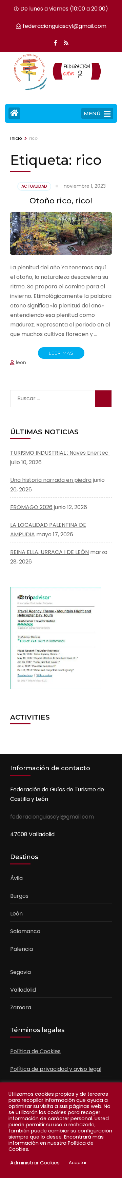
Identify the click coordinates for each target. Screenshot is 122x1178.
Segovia (20, 972)
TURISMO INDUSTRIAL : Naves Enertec (60, 453)
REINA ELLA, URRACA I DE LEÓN (49, 552)
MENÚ (92, 113)
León (16, 914)
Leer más (61, 353)
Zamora (20, 1007)
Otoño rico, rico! (61, 200)
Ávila (16, 878)
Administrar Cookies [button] (35, 1163)
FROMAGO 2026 (31, 507)
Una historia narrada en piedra (51, 480)
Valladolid (23, 990)
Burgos (19, 896)
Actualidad (34, 186)
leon (21, 362)
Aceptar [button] (78, 1162)
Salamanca (25, 931)
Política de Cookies (35, 1051)
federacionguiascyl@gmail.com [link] (52, 817)
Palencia (21, 949)
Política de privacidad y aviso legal (55, 1069)
